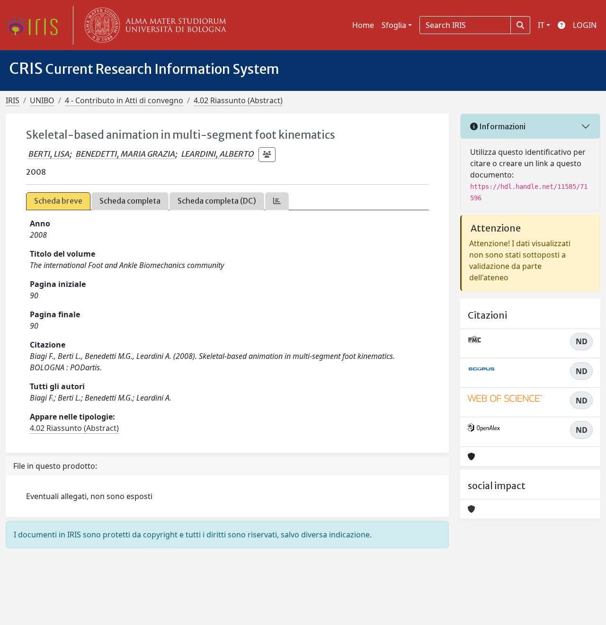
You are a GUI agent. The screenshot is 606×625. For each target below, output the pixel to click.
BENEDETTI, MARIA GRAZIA (125, 154)
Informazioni (502, 126)
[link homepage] (35, 25)
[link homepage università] (153, 25)
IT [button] (541, 25)
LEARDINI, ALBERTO (217, 154)
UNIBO (42, 100)
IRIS (12, 100)
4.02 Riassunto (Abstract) (238, 100)
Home (363, 25)
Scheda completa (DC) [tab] (217, 200)
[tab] (277, 201)
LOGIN (585, 25)
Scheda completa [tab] (129, 200)
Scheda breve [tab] (58, 200)
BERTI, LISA (48, 154)
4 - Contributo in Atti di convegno (124, 100)
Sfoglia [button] (394, 25)
